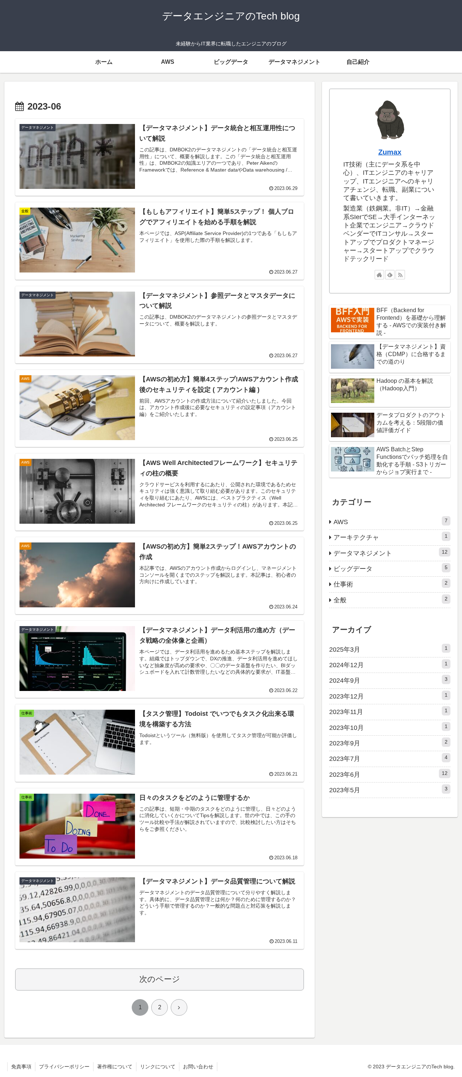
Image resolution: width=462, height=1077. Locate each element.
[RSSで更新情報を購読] (400, 274)
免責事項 (21, 1066)
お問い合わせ (198, 1066)
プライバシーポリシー (64, 1066)
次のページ (159, 979)
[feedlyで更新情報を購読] (390, 274)
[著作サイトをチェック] (379, 274)
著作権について (114, 1066)
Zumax (389, 152)
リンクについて (157, 1066)
